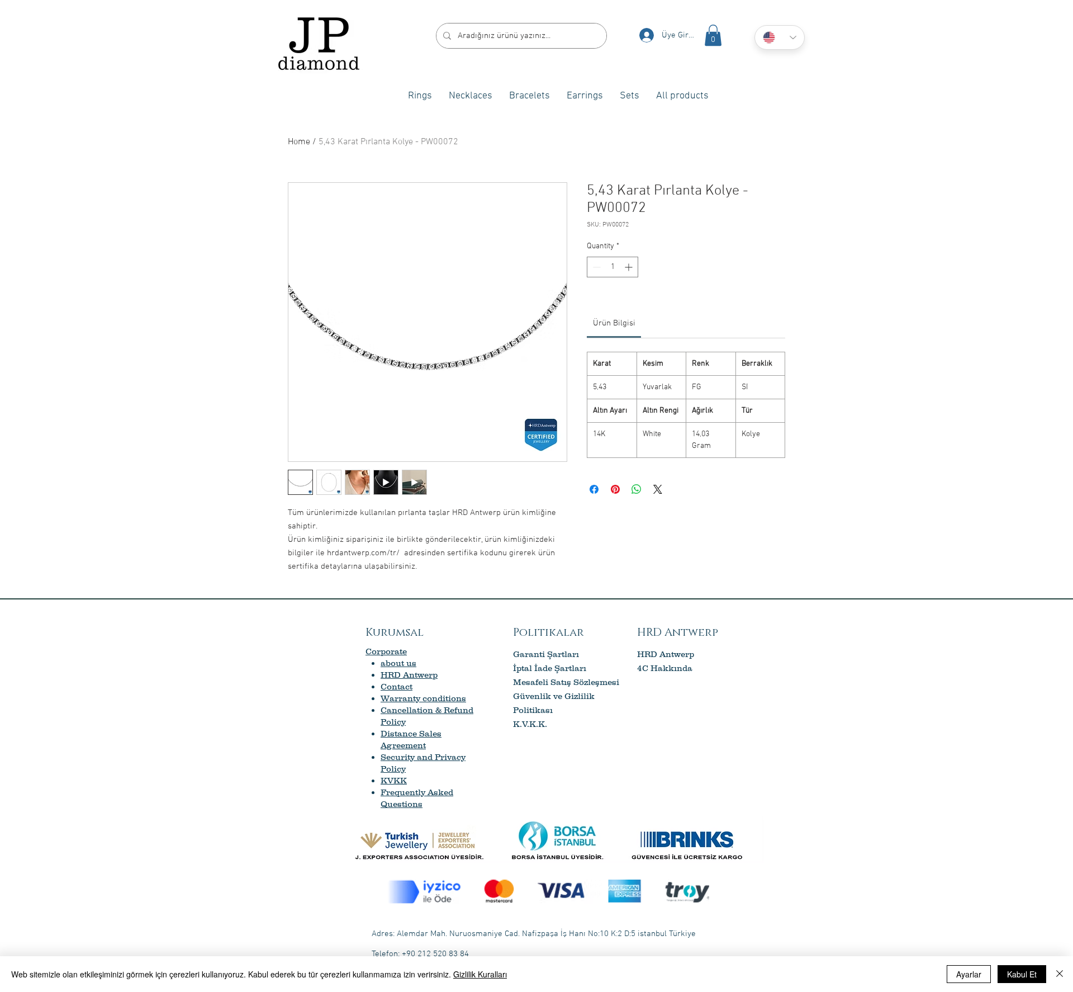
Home (299, 142)
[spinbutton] (612, 267)
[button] (713, 35)
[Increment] (630, 267)
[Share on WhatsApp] (636, 489)
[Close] (1059, 974)
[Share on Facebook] (594, 489)
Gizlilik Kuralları (480, 974)
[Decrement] (595, 267)
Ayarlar (968, 974)
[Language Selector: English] (779, 37)
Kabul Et (1022, 974)
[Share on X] (657, 489)
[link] (614, 323)
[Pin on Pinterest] (615, 489)
